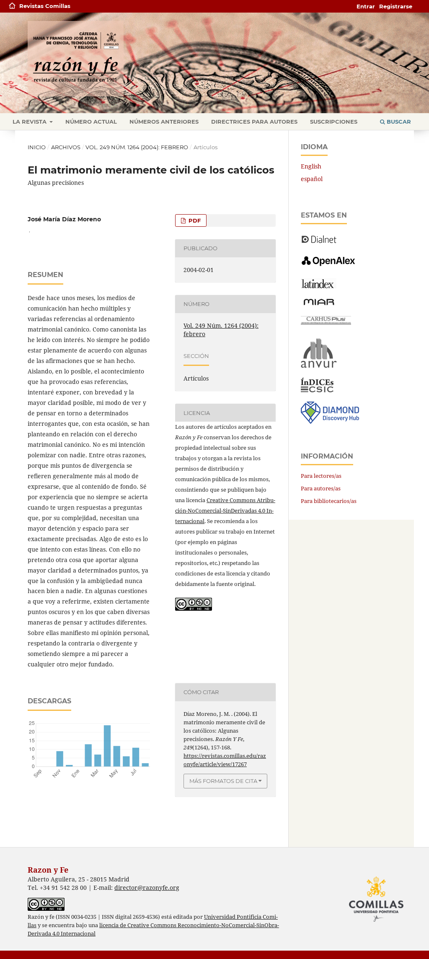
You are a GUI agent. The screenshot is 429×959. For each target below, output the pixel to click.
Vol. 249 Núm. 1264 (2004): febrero (136, 147)
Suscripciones (333, 121)
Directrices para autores (254, 121)
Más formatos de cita (223, 781)
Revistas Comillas (44, 6)
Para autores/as (321, 488)
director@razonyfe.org (146, 888)
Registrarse (395, 6)
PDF (194, 220)
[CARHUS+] (326, 322)
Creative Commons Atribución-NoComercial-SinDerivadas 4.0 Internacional (225, 510)
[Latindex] (318, 286)
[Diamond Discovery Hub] (330, 421)
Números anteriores (164, 121)
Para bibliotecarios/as (329, 501)
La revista (30, 121)
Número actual (91, 121)
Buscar (398, 121)
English (311, 166)
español (312, 179)
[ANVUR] (319, 366)
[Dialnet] (319, 242)
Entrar (366, 6)
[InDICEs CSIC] (317, 390)
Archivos (65, 147)
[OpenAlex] (329, 266)
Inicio (37, 147)
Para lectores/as (321, 476)
